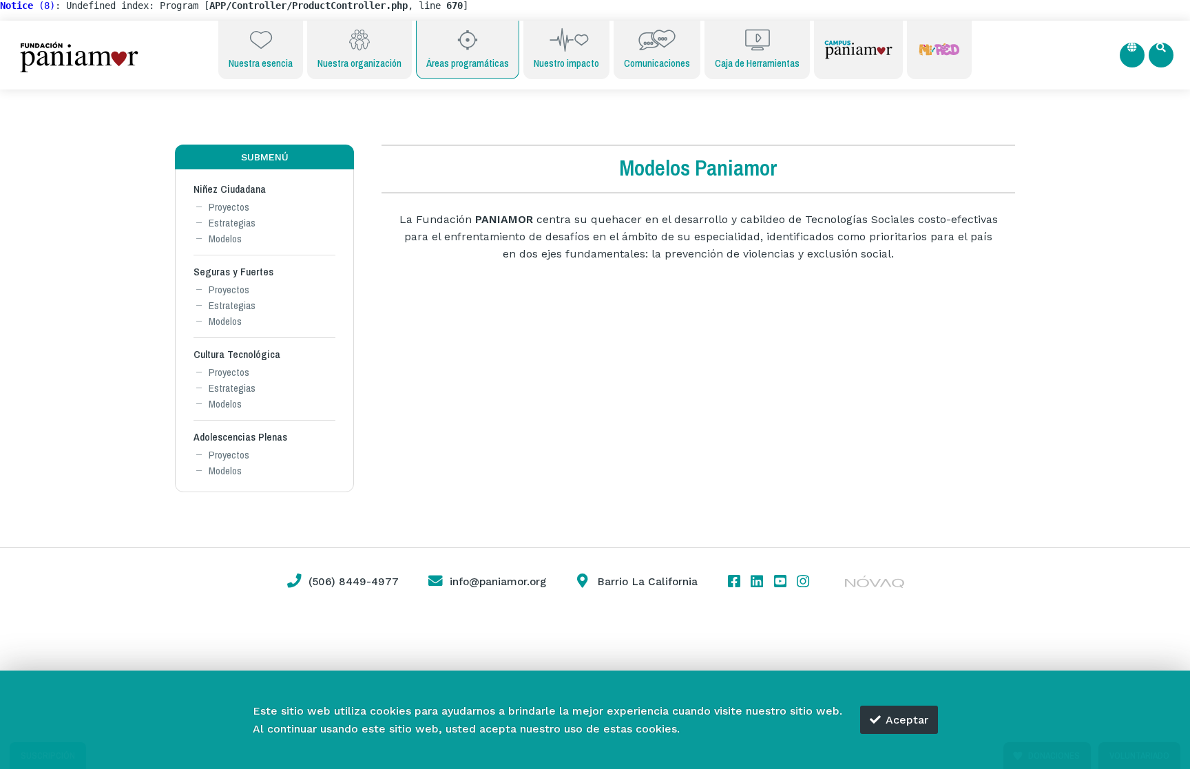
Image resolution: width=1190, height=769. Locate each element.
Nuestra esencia (261, 63)
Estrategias (232, 222)
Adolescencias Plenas (240, 437)
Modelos (225, 238)
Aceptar (907, 719)
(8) (27, 5)
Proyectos (229, 207)
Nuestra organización (359, 63)
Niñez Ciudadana (230, 189)
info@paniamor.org (498, 582)
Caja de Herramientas (757, 63)
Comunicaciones (657, 63)
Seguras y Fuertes (233, 271)
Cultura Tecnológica (237, 354)
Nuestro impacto (566, 63)
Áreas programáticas (467, 63)
